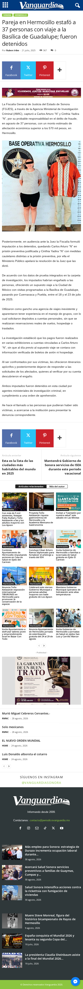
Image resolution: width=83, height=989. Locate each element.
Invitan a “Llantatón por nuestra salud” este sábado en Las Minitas (68, 515)
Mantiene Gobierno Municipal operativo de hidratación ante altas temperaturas (68, 591)
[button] (41, 681)
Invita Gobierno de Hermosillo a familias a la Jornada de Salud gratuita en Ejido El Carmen (68, 554)
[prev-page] (39, 645)
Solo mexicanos (13, 727)
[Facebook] (21, 828)
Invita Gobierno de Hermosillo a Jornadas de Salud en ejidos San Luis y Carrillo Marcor (68, 633)
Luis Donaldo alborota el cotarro (24, 754)
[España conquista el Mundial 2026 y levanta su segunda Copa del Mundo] (12, 941)
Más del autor (57, 486)
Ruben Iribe (12, 50)
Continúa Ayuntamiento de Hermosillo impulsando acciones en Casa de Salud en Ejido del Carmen (14, 555)
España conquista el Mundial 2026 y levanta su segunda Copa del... (49, 937)
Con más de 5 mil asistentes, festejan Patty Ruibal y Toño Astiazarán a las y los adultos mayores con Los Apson (13, 518)
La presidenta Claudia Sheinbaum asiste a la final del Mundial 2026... (52, 956)
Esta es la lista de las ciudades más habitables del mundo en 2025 (19, 467)
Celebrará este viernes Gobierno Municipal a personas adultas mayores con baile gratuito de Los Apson (40, 592)
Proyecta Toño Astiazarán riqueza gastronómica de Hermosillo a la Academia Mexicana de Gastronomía (41, 518)
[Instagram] (29, 828)
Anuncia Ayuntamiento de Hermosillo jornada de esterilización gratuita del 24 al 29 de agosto (41, 634)
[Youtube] (62, 828)
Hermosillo (21, 15)
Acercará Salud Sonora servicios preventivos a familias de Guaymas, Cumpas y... (49, 870)
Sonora (7, 15)
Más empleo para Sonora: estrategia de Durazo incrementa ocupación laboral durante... (52, 850)
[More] (60, 70)
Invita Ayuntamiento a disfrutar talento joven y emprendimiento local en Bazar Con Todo (14, 634)
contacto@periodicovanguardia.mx (50, 820)
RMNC (5, 718)
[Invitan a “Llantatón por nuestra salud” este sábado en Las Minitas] (68, 502)
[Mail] (38, 828)
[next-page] (44, 645)
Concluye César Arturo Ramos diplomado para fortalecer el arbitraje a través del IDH (41, 553)
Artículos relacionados (31, 486)
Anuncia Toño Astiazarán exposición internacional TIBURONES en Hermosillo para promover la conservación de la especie (13, 595)
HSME (5, 745)
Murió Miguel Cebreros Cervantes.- (26, 713)
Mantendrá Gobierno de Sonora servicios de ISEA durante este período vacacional (62, 467)
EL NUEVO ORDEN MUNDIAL (21, 740)
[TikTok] (46, 828)
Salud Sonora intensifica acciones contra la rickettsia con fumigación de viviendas (53, 891)
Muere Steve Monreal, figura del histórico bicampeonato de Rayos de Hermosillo (50, 919)
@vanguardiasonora (41, 783)
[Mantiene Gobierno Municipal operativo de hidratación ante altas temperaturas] (68, 576)
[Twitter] (54, 828)
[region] (41, 93)
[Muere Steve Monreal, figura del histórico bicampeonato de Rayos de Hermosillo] (12, 920)
